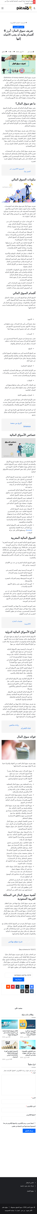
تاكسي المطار (30, 1182)
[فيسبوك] (32, 987)
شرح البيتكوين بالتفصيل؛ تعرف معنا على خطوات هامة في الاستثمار (29, 1053)
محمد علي (30, 51)
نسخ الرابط (18, 979)
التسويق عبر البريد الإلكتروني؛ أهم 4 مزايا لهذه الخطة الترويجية (28, 1032)
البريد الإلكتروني (31, 1106)
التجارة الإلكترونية (15, 22)
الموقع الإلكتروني (31, 1115)
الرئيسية (23, 22)
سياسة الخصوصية (9, 1210)
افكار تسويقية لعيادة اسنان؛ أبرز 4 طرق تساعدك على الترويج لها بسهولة (10, 1032)
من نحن (23, 1210)
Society (29, 530)
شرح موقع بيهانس (15, 941)
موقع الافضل (30, 1191)
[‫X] (27, 987)
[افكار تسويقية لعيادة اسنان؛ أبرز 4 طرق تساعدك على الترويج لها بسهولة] (9, 1024)
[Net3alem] (24, 8)
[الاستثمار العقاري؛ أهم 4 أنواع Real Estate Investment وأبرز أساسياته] (9, 1044)
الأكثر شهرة (29, 1210)
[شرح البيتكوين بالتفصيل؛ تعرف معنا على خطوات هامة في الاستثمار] (27, 1044)
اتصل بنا (17, 1210)
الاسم (33, 1098)
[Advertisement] (18, 1155)
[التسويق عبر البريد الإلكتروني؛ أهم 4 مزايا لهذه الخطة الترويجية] (27, 1024)
